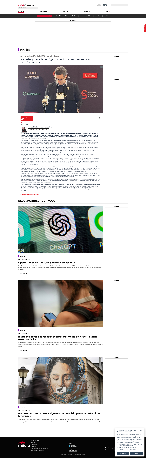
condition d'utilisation (130, 449)
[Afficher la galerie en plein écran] (101, 67)
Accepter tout (123, 453)
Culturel (90, 15)
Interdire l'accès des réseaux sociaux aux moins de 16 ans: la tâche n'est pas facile (57, 338)
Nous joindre (35, 440)
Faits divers (98, 15)
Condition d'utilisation (38, 450)
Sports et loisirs (58, 15)
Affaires (67, 15)
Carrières (34, 444)
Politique (74, 15)
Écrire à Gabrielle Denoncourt (38, 129)
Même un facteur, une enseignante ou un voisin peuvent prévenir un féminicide (59, 414)
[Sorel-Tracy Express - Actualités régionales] (26, 5)
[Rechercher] (127, 11)
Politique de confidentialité (39, 448)
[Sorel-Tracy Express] (24, 445)
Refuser (136, 453)
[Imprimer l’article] (99, 117)
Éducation (82, 15)
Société (106, 15)
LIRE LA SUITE (23, 273)
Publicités (34, 446)
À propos (33, 442)
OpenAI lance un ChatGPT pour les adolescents (46, 262)
